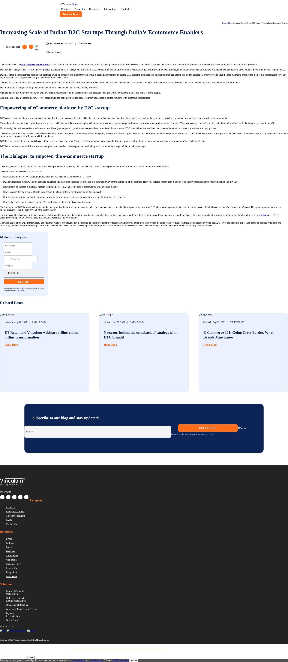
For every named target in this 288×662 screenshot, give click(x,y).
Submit (24, 281)
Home (224, 23)
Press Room (11, 576)
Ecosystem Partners (15, 511)
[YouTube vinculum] (26, 497)
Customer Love (13, 564)
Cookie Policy (96, 660)
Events (9, 539)
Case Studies (12, 555)
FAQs (9, 520)
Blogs (9, 547)
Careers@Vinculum (15, 515)
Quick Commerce (14, 620)
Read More (20, 290)
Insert (30, 657)
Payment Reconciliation (13, 614)
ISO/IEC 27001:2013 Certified (59, 648)
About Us (10, 507)
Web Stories (11, 559)
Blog (230, 23)
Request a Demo (70, 14)
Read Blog (11, 344)
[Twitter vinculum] (14, 497)
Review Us (11, 568)
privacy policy (209, 434)
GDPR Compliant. (120, 660)
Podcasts (10, 543)
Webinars (10, 551)
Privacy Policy (17, 648)
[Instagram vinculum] (20, 497)
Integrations (11, 572)
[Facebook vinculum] (2, 497)
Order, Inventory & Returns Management (16, 599)
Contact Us (11, 524)
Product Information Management (15, 592)
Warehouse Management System (21, 609)
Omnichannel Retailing (17, 605)
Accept (133, 660)
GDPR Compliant (35, 648)
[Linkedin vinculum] (8, 497)
